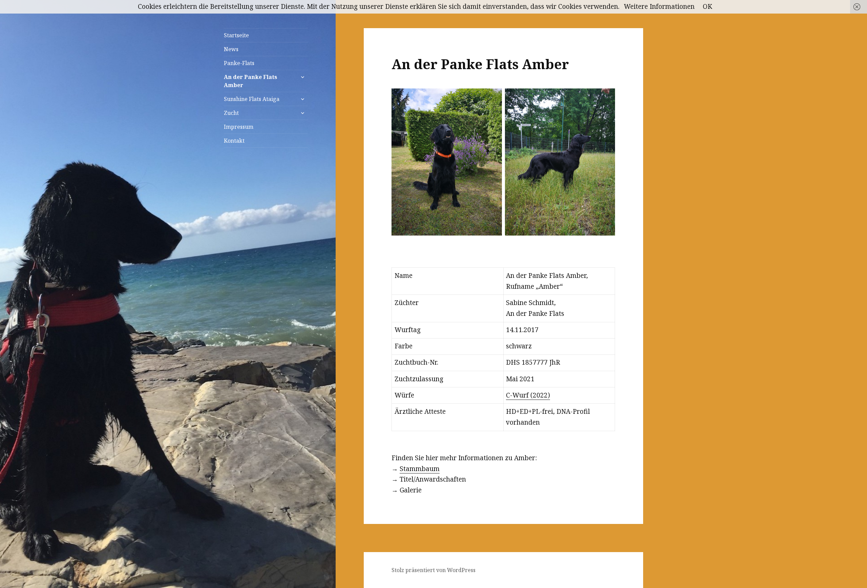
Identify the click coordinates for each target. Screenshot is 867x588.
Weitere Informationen (659, 6)
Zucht (231, 113)
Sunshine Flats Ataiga (251, 99)
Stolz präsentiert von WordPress (433, 570)
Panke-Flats (239, 63)
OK (707, 6)
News (231, 49)
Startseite (236, 35)
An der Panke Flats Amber (250, 81)
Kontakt (234, 140)
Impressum (238, 126)
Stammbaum (420, 468)
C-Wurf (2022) (528, 395)
